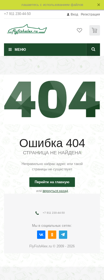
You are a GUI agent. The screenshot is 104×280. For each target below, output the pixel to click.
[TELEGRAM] (63, 235)
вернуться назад (55, 191)
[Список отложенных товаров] (79, 32)
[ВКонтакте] (41, 235)
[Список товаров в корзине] (95, 34)
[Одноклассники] (52, 235)
